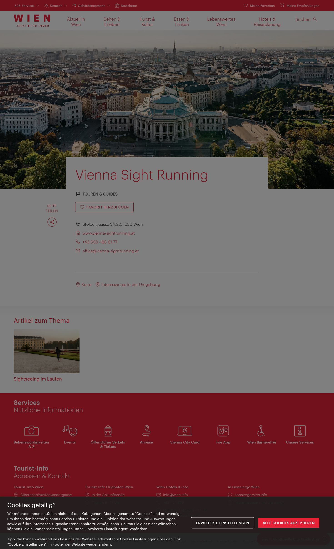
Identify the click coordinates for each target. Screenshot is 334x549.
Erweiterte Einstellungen (222, 523)
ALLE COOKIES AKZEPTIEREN (289, 523)
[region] (167, 523)
